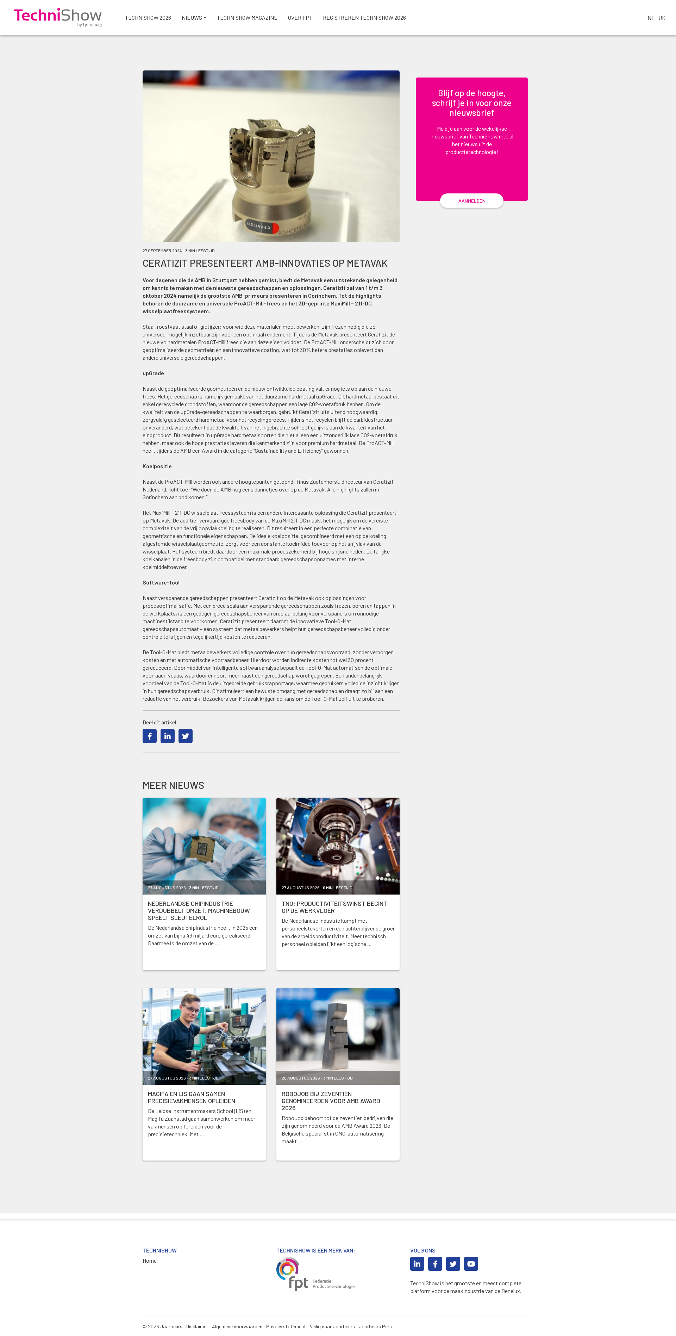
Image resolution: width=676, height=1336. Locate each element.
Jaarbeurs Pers (375, 1326)
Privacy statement (286, 1326)
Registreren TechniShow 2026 (364, 17)
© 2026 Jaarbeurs (162, 1326)
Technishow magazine (247, 17)
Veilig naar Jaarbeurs (332, 1326)
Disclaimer (197, 1326)
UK (661, 17)
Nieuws (192, 17)
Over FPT (300, 17)
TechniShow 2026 (148, 17)
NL (651, 17)
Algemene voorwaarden (237, 1326)
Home (150, 1260)
